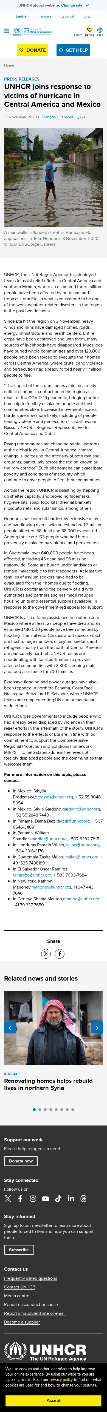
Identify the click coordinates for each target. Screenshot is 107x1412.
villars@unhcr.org (82, 845)
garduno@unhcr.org (81, 809)
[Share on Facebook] (59, 954)
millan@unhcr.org (81, 857)
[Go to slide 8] (74, 1111)
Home (9, 65)
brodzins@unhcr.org (54, 797)
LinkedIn (70, 1198)
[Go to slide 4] (52, 1111)
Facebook (20, 1198)
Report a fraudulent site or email (35, 1313)
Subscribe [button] (19, 1250)
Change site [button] (72, 5)
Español (67, 16)
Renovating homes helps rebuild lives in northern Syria (48, 1084)
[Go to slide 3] (46, 1111)
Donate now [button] (21, 1161)
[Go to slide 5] (57, 1111)
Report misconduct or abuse (31, 1305)
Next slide (97, 1027)
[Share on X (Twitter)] (46, 954)
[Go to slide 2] (41, 1111)
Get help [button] (77, 50)
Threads (83, 1198)
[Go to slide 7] (68, 1111)
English (22, 16)
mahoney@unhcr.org (51, 887)
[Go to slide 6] (63, 1111)
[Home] (32, 31)
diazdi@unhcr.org (73, 821)
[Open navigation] (6, 31)
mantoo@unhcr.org (81, 899)
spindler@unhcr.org (48, 839)
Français (44, 16)
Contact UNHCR (19, 1287)
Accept (54, 1400)
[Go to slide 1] (35, 1111)
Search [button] (78, 34)
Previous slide (10, 1027)
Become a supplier (22, 1322)
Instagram (32, 1198)
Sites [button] (100, 34)
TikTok (58, 1198)
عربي (87, 16)
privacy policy (61, 1380)
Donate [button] (89, 34)
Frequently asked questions (30, 1278)
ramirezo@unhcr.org (32, 875)
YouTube (45, 1198)
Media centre (16, 1296)
